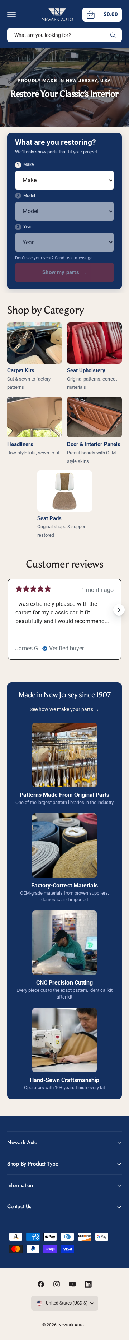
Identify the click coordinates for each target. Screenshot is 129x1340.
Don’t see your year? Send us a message (53, 257)
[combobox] (64, 35)
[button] (11, 15)
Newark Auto (70, 1324)
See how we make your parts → (64, 709)
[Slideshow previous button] (10, 610)
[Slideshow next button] (119, 610)
